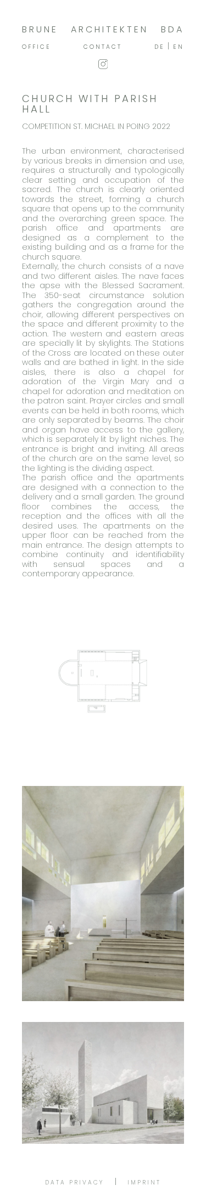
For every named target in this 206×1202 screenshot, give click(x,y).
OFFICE (36, 46)
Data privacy (74, 1182)
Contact (102, 46)
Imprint (144, 1182)
